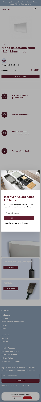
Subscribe (10, 218)
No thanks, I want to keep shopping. (16, 223)
